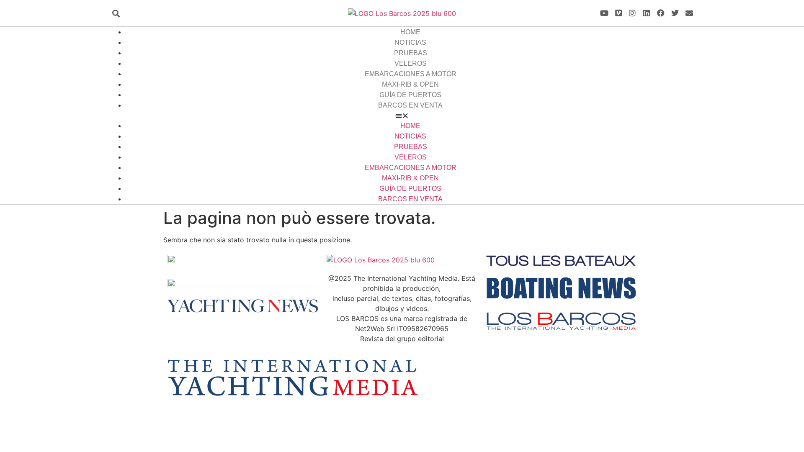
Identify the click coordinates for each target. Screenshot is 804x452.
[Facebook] (661, 13)
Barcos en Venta (410, 105)
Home (410, 32)
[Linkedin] (647, 13)
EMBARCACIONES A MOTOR (410, 73)
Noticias (410, 42)
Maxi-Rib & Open (410, 84)
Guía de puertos (410, 94)
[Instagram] (632, 13)
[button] (116, 13)
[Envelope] (689, 13)
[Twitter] (675, 13)
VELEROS (410, 63)
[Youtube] (604, 13)
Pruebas (410, 52)
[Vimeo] (618, 13)
